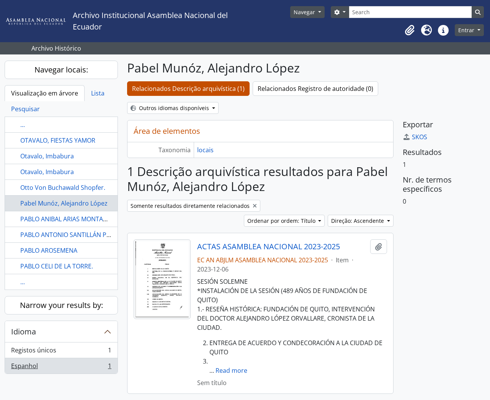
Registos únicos (61, 352)
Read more (231, 370)
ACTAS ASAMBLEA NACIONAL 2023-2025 (268, 246)
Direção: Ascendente (358, 220)
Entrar (467, 30)
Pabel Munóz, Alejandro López (64, 203)
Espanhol (61, 368)
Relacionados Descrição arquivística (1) (188, 88)
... (22, 124)
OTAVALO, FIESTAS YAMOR (57, 140)
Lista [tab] (98, 93)
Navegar (305, 12)
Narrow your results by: (61, 305)
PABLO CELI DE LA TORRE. (56, 266)
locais (205, 150)
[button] (409, 30)
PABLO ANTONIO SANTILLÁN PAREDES (74, 234)
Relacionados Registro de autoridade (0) (315, 88)
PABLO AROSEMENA (48, 250)
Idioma (23, 331)
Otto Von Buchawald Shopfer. (62, 187)
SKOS (419, 137)
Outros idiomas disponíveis (174, 108)
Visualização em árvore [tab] (44, 93)
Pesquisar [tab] (25, 109)
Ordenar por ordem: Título (282, 220)
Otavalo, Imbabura (47, 156)
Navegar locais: (61, 69)
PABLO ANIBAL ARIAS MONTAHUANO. (73, 219)
